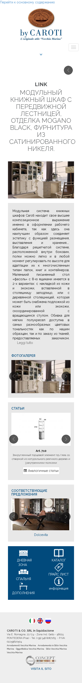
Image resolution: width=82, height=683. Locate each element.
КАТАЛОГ (59, 560)
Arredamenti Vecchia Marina (21, 645)
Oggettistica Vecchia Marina (30, 649)
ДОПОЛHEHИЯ (23, 593)
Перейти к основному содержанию (27, 2)
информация (58, 588)
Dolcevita (41, 535)
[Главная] (41, 23)
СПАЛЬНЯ (23, 579)
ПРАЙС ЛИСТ (59, 574)
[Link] (41, 376)
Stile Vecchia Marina (56, 649)
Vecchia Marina (15, 652)
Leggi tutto (25, 343)
